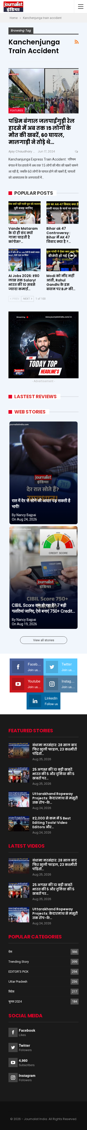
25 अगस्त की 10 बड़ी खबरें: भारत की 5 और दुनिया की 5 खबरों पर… (53, 774)
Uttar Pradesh (17, 981)
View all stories (43, 640)
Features (16, 110)
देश (10, 951)
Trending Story (18, 961)
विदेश (11, 991)
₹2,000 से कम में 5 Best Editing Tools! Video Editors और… (51, 822)
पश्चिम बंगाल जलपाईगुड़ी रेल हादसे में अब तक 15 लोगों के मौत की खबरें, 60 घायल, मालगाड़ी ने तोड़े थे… (41, 132)
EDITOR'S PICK (18, 971)
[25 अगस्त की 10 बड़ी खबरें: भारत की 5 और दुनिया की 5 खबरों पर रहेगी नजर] (18, 775)
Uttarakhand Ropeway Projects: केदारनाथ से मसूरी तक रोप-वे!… (55, 798)
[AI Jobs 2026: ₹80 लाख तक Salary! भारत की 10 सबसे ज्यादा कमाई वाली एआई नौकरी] (24, 260)
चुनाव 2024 (15, 1001)
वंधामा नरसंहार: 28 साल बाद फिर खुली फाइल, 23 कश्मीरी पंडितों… (54, 749)
